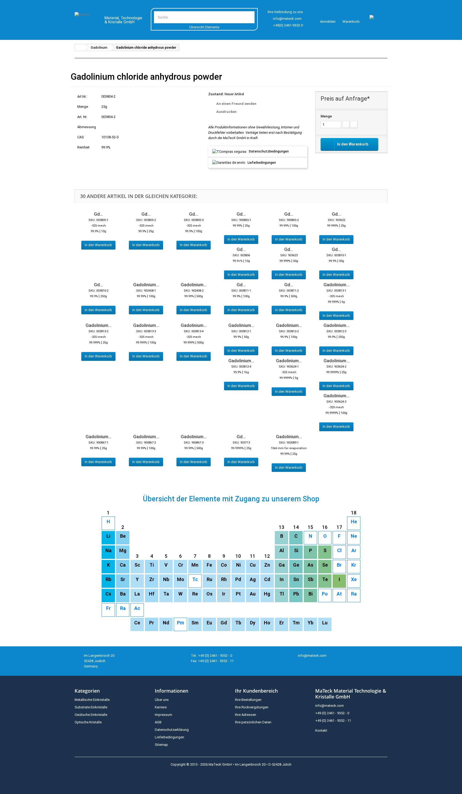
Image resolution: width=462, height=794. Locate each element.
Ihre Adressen (245, 715)
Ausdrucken (226, 112)
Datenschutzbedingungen (269, 151)
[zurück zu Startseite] (80, 47)
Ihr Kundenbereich (256, 691)
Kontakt (321, 730)
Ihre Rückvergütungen (251, 707)
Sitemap (161, 745)
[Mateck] (86, 21)
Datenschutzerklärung (172, 730)
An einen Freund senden (236, 104)
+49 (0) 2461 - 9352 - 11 (333, 721)
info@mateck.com (287, 19)
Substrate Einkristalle (91, 707)
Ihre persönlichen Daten (253, 722)
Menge (326, 116)
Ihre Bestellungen (248, 700)
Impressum (163, 715)
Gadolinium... (146, 284)
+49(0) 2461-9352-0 (288, 25)
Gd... (98, 214)
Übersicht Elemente (204, 27)
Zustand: (216, 94)
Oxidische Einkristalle (91, 715)
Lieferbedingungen (262, 163)
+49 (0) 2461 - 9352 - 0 (332, 713)
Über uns (162, 700)
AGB (158, 722)
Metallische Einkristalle (92, 700)
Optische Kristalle (88, 722)
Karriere (161, 707)
